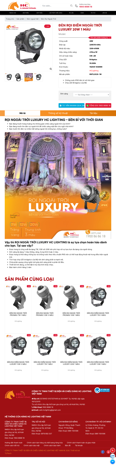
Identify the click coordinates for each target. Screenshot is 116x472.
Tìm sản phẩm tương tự (99, 38)
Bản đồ (68, 445)
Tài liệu (71, 13)
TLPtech (8, 453)
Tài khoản (79, 445)
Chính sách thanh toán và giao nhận (81, 443)
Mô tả (22, 113)
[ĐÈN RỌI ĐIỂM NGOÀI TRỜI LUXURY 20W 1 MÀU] (50, 69)
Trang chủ (12, 13)
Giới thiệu (39, 13)
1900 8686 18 (19, 438)
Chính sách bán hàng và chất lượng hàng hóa (45, 443)
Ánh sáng (64, 94)
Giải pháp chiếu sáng (55, 13)
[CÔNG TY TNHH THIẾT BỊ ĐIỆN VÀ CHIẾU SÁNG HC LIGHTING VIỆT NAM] (22, 6)
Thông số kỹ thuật (58, 113)
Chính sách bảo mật (31, 445)
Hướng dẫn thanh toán (13, 443)
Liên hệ (104, 13)
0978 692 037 (46, 434)
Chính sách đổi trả (12, 445)
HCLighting (93, 71)
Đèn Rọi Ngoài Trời (48, 19)
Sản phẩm (26, 13)
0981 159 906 (73, 431)
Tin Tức (93, 13)
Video (82, 13)
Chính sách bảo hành (52, 445)
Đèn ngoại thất (33, 19)
